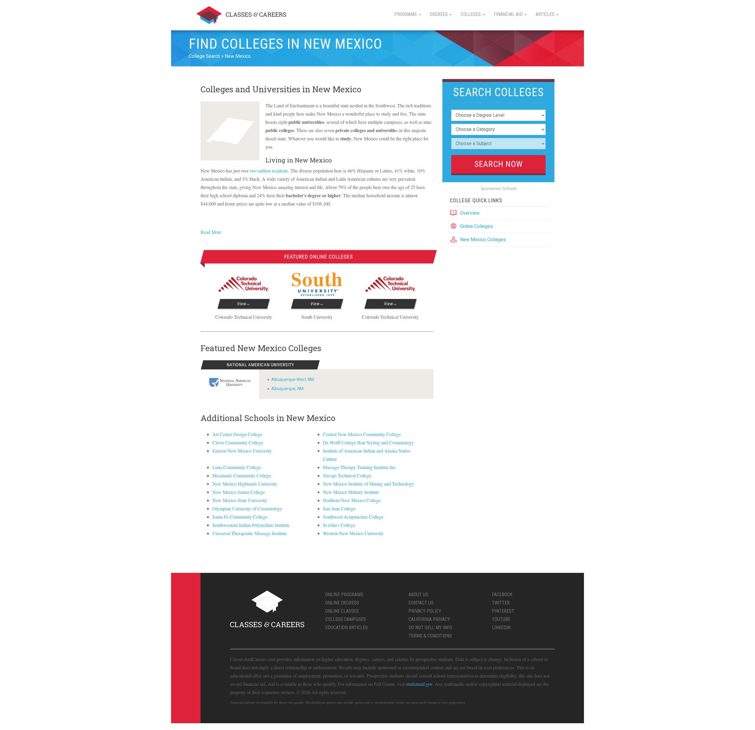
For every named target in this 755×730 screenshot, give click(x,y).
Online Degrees (342, 603)
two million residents (269, 170)
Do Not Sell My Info (430, 627)
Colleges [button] (471, 14)
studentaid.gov (419, 684)
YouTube (501, 619)
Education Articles (346, 627)
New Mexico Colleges (483, 239)
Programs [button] (406, 14)
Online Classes (342, 611)
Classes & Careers (241, 15)
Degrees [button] (439, 14)
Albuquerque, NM (287, 388)
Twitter (501, 603)
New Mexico (238, 56)
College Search (204, 56)
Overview (470, 213)
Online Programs (344, 594)
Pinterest (503, 611)
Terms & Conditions (430, 636)
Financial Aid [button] (509, 14)
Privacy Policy (424, 611)
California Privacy (429, 619)
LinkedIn (501, 627)
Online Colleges (476, 226)
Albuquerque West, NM (292, 379)
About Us (418, 594)
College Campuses (345, 619)
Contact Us (421, 603)
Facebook (502, 594)
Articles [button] (546, 14)
